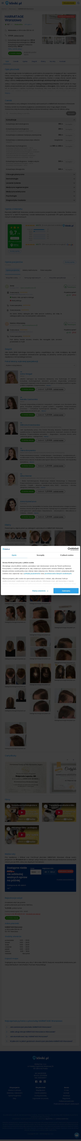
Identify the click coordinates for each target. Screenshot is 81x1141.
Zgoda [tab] (14, 555)
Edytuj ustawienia (38, 591)
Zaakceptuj (66, 591)
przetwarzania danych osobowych (58, 573)
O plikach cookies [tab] (67, 555)
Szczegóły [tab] (40, 555)
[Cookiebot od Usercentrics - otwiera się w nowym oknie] (69, 549)
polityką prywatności (32, 573)
